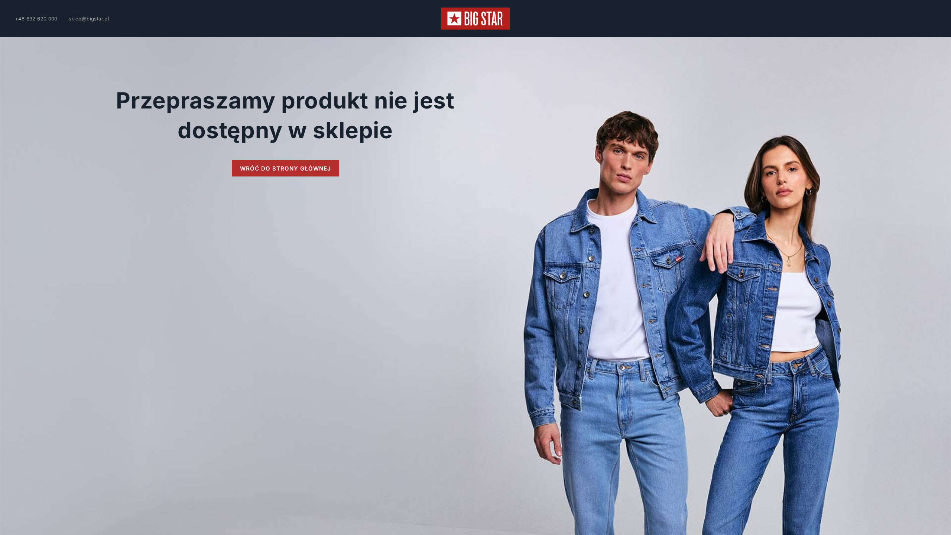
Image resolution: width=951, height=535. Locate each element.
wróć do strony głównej (285, 168)
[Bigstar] (475, 18)
